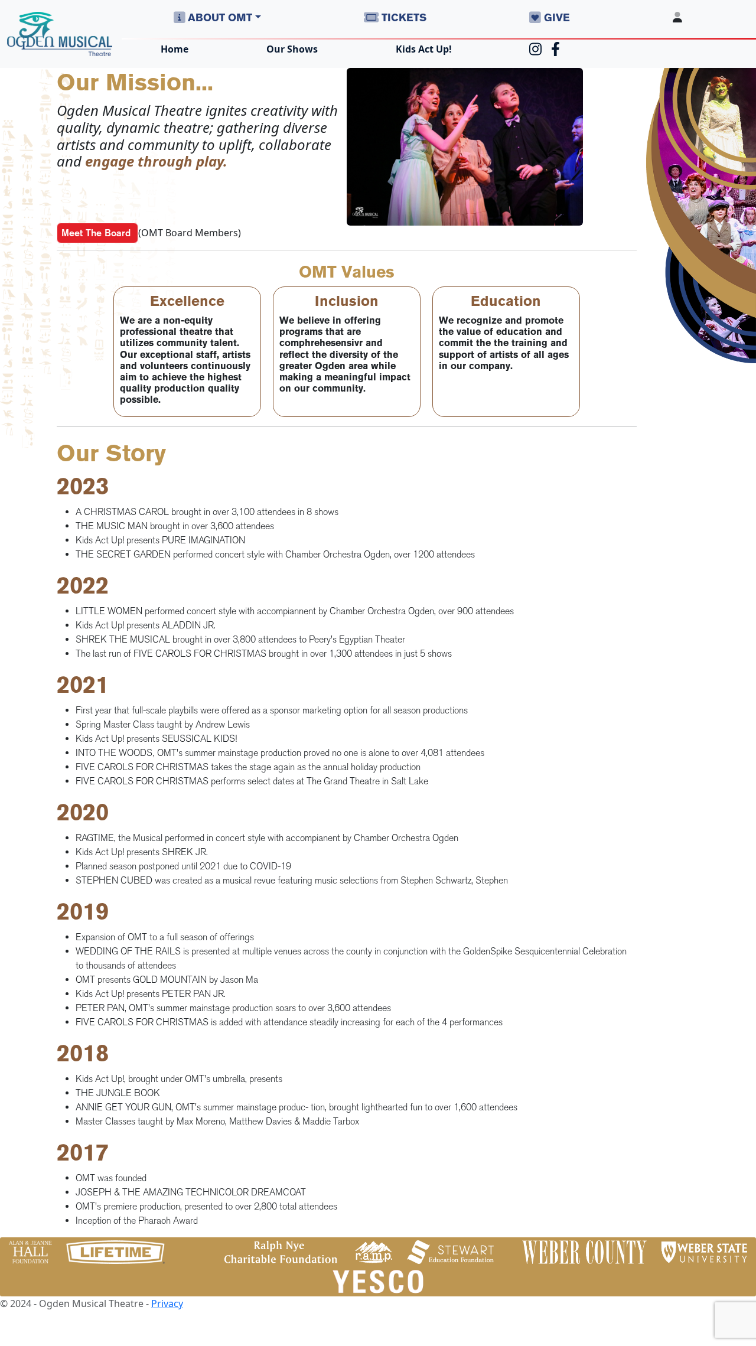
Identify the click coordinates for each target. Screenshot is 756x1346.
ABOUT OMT (218, 17)
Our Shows (292, 49)
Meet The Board (97, 233)
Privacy (167, 1303)
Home (174, 49)
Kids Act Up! (424, 49)
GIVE (555, 17)
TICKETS (402, 17)
